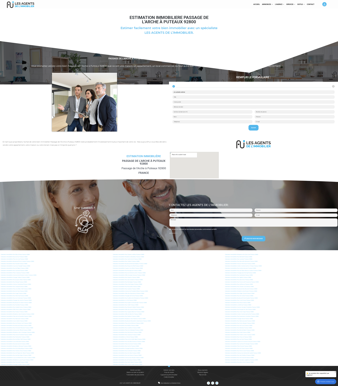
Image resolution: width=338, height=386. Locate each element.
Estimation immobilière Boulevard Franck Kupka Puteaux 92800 (241, 298)
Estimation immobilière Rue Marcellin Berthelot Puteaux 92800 (241, 261)
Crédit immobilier (169, 377)
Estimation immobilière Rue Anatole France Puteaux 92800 (16, 307)
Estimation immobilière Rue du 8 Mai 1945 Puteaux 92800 (15, 339)
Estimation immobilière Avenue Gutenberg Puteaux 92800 (16, 284)
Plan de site (202, 375)
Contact (310, 4)
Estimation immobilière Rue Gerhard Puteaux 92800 (14, 270)
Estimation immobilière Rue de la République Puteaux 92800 (16, 348)
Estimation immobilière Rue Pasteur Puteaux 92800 (14, 312)
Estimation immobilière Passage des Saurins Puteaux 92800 (16, 300)
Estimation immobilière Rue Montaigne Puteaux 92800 (127, 282)
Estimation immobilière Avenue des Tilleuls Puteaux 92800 (16, 330)
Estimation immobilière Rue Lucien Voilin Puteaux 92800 (127, 364)
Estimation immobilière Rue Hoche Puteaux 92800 (126, 346)
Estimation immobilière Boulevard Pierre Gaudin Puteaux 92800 (17, 261)
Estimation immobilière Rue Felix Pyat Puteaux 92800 (14, 295)
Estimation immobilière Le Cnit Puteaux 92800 (125, 300)
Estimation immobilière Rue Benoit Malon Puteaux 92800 (239, 330)
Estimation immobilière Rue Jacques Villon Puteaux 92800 (16, 279)
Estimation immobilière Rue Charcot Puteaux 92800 (238, 337)
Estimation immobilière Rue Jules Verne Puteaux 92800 (239, 362)
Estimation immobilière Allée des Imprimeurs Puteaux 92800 (128, 293)
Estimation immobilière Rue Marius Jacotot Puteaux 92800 (240, 321)
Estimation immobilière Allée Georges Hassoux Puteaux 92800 (129, 275)
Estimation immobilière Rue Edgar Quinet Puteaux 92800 (239, 293)
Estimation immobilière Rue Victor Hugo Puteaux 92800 (239, 312)
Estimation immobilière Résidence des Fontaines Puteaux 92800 (17, 314)
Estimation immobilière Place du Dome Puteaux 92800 (127, 344)
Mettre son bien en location (135, 372)
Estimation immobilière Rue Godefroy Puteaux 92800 (126, 328)
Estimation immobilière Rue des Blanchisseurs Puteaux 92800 (129, 341)
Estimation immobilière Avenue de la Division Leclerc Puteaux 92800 (18, 275)
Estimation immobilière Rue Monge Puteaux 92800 (14, 282)
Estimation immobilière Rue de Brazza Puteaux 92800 (239, 284)
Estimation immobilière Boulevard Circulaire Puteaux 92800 (16, 302)
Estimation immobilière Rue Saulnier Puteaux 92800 (126, 289)
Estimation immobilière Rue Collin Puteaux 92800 (125, 305)
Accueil (256, 4)
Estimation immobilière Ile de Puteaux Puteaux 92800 (126, 360)
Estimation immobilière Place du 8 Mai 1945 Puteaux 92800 (16, 289)
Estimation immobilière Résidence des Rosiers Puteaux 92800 (241, 291)
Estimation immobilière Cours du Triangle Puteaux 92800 (15, 266)
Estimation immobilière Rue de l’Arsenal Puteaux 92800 (239, 357)
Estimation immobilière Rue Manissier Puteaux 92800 (14, 318)
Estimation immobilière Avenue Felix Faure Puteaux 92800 (240, 263)
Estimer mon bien (169, 370)
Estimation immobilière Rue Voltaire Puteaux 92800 (126, 261)
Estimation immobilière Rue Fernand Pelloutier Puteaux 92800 (17, 328)
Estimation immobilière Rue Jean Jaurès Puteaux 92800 (15, 344)
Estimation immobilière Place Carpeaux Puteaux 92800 (15, 273)
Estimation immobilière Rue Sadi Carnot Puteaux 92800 (127, 259)
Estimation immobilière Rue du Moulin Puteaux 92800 (127, 350)
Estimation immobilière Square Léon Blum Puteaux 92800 (128, 268)
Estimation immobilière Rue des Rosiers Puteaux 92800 (127, 355)
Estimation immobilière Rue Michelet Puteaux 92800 (238, 257)
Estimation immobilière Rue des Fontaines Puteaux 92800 (128, 279)
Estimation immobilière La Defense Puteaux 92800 (238, 305)
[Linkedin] (216, 383)
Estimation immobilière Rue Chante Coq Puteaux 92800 (239, 286)
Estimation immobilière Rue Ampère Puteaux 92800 (126, 277)
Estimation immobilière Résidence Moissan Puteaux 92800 (16, 346)
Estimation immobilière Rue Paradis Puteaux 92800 (14, 263)
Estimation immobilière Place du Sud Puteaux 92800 (14, 259)
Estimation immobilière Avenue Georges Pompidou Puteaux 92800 (242, 307)
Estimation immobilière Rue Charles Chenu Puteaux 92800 (16, 350)
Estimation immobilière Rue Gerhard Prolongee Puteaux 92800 (241, 344)
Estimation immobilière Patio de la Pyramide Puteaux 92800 (16, 316)
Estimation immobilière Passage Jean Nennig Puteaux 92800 (240, 273)
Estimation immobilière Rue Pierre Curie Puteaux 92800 (239, 350)
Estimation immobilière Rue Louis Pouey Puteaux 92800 (239, 300)
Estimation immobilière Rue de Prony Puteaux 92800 (238, 325)
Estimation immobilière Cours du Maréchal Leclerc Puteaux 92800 (18, 357)
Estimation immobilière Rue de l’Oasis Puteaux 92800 (239, 348)
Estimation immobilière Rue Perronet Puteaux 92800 (14, 362)
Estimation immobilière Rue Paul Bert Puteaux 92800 (14, 305)
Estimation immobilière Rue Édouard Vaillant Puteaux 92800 (128, 307)
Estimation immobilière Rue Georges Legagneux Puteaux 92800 (241, 360)
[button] (325, 381)
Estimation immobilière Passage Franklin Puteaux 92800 (15, 364)
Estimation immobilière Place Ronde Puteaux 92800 (238, 346)
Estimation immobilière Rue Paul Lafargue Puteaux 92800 (240, 323)
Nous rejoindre (202, 370)
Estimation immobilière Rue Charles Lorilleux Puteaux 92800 (128, 254)
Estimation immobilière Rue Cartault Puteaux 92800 (14, 286)
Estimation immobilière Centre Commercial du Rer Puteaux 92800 (242, 314)
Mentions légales (202, 372)
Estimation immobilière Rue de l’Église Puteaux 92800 (14, 268)
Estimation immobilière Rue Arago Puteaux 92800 (13, 293)
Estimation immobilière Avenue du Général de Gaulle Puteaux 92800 (243, 353)
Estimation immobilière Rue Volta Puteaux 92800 (237, 332)
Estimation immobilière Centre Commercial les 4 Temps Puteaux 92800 (243, 266)
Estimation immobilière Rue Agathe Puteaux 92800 (238, 277)
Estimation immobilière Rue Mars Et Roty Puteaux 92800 (15, 254)
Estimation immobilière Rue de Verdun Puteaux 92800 (239, 295)
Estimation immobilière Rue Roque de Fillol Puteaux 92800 (128, 266)
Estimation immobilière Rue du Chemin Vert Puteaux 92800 (16, 323)
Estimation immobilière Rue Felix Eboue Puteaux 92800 (127, 332)
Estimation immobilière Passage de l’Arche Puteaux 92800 (128, 295)
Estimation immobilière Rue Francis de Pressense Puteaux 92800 (242, 282)
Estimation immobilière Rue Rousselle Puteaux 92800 (126, 286)
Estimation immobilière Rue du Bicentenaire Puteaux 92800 (240, 268)
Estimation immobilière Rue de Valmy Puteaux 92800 (126, 353)
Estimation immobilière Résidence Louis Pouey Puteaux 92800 (17, 360)
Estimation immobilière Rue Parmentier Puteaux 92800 (15, 337)
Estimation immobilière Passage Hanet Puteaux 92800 (239, 318)
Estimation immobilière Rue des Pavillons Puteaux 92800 (239, 355)
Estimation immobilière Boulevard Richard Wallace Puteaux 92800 (130, 263)
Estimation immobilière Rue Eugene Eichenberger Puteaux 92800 (130, 302)
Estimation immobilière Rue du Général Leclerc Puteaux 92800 (129, 273)
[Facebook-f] (208, 383)
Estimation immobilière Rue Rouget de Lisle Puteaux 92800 (240, 309)
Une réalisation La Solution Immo (170, 383)
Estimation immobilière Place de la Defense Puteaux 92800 (128, 323)
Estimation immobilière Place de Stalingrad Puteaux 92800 (128, 330)
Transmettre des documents (135, 375)
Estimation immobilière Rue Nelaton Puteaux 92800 (126, 316)
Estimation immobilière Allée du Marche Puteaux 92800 (127, 314)
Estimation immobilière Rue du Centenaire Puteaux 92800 (16, 298)
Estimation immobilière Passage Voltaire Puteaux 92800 (15, 277)
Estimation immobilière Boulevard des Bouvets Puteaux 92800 (241, 289)
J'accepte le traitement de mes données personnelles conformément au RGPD (194, 229)
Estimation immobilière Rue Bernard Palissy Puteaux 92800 (16, 325)
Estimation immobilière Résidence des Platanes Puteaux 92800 (129, 318)
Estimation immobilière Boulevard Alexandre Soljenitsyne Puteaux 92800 (132, 321)
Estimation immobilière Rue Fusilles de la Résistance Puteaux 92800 (130, 298)
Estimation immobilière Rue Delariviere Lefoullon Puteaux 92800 (242, 316)
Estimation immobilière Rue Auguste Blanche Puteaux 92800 (128, 312)
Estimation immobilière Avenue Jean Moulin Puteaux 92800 (128, 357)
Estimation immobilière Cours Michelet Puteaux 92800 (15, 341)
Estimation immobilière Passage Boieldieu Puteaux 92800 (128, 348)
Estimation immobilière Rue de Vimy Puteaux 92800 (14, 291)
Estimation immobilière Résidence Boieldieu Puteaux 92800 (128, 257)
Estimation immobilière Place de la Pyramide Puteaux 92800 (16, 334)
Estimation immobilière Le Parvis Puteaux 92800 (125, 337)
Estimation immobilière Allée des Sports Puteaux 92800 (127, 309)
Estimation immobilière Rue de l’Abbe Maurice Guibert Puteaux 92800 (243, 270)
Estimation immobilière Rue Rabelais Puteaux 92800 (238, 328)
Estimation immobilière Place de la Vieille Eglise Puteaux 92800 (129, 339)
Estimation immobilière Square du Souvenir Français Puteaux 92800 (242, 341)
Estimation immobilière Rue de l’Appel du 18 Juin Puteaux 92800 (17, 353)
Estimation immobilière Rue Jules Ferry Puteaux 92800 (239, 279)
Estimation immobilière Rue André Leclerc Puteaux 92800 (240, 334)
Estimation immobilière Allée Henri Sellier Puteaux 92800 (15, 309)
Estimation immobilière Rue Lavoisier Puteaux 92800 (238, 259)
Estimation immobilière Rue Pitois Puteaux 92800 (237, 302)
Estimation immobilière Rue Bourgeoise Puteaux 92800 (127, 270)
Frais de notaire (169, 372)
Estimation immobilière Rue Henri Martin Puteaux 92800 (127, 362)
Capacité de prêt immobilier (168, 375)
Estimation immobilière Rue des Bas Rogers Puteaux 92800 (16, 355)
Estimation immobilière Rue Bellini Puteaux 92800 (126, 325)
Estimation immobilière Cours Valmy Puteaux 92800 (14, 321)
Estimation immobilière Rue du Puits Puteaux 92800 (238, 339)
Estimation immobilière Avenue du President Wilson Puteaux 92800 (130, 291)
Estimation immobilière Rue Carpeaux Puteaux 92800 (126, 334)
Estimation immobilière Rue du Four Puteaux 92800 (14, 257)
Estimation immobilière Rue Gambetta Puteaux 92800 (239, 275)
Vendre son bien (135, 370)
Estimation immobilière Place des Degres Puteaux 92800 (127, 284)
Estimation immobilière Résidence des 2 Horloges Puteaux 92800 (18, 332)
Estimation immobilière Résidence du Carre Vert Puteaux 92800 (241, 254)
